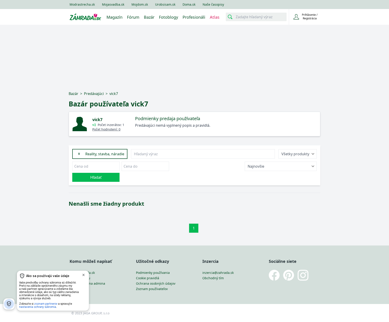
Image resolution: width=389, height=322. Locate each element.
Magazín (114, 17)
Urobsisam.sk (165, 4)
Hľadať (96, 177)
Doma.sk (189, 4)
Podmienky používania (153, 272)
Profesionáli (194, 17)
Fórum (133, 17)
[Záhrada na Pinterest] (290, 275)
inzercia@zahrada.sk (218, 272)
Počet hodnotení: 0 (106, 129)
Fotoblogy (168, 17)
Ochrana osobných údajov (155, 283)
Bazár (149, 17)
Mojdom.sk (139, 4)
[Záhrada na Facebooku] (276, 275)
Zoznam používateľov (152, 289)
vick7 (97, 119)
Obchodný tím (213, 278)
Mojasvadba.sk (113, 4)
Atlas (214, 17)
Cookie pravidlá (147, 278)
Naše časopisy (213, 4)
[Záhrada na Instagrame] (305, 275)
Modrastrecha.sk (82, 4)
